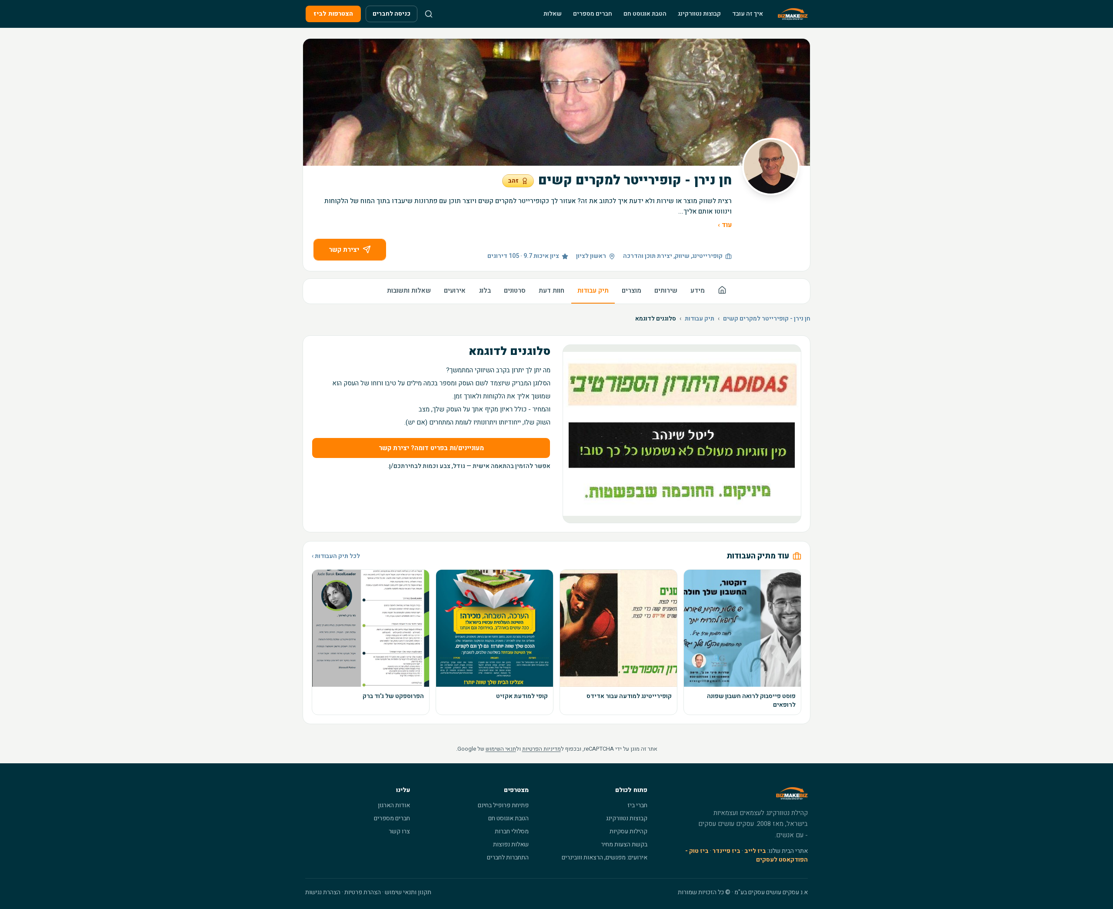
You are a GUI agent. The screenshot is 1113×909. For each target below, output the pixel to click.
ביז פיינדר (726, 851)
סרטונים (515, 290)
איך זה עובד (747, 13)
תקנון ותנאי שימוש (408, 892)
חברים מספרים (592, 13)
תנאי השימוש (501, 749)
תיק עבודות (593, 290)
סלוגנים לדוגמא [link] (655, 318)
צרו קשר (399, 831)
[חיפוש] (429, 14)
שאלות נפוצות (511, 844)
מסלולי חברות (512, 831)
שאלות (552, 13)
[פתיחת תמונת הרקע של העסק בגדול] (556, 102)
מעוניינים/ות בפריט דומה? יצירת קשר (431, 448)
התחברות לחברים (508, 857)
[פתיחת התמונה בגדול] (682, 434)
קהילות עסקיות (628, 831)
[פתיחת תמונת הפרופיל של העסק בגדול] (771, 166)
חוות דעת (551, 290)
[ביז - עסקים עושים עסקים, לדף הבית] (793, 14)
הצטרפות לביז (333, 13)
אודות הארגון (394, 805)
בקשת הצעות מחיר (624, 844)
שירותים (665, 290)
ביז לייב (755, 851)
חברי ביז (637, 805)
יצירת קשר (344, 249)
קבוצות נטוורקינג (699, 13)
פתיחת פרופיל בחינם (503, 805)
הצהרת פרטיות (362, 892)
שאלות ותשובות (409, 290)
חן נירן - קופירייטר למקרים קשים (766, 318)
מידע (697, 290)
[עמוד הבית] (722, 291)
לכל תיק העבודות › (336, 556)
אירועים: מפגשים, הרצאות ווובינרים (604, 857)
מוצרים (631, 290)
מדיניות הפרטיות (541, 749)
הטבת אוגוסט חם (644, 13)
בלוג (485, 290)
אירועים (455, 290)
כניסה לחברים (391, 13)
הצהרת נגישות (322, 892)
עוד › (725, 225)
